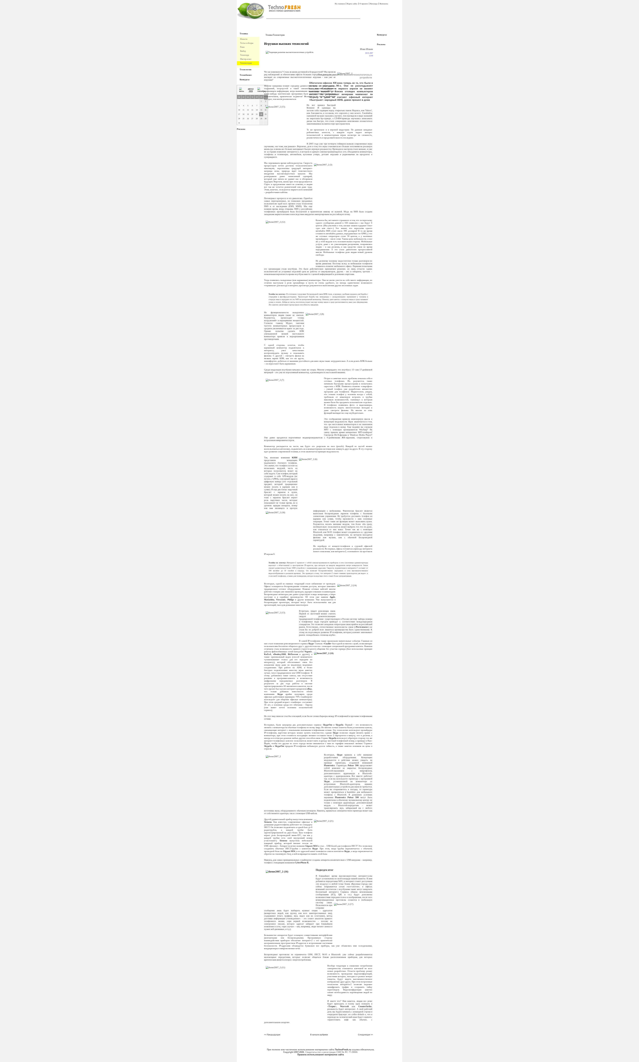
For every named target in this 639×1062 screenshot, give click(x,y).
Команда (374, 4)
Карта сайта (352, 4)
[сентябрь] (261, 90)
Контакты (384, 4)
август (251, 89)
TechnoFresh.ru (343, 1049)
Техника (244, 33)
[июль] (241, 90)
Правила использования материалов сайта (320, 1054)
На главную (340, 4)
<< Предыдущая (272, 1035)
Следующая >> (365, 1035)
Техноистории (279, 35)
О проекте (363, 4)
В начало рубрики (319, 1035)
